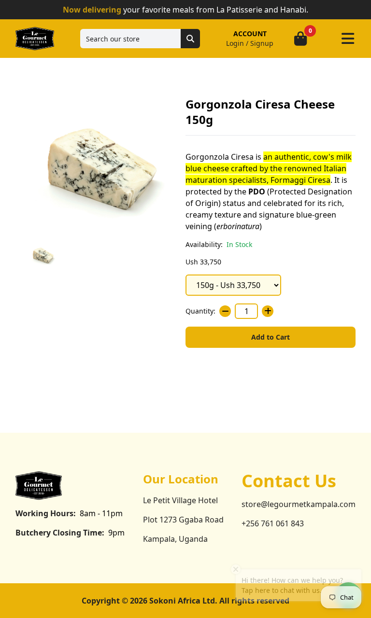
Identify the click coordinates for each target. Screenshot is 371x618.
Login (235, 43)
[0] (300, 38)
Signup (261, 43)
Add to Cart (270, 337)
